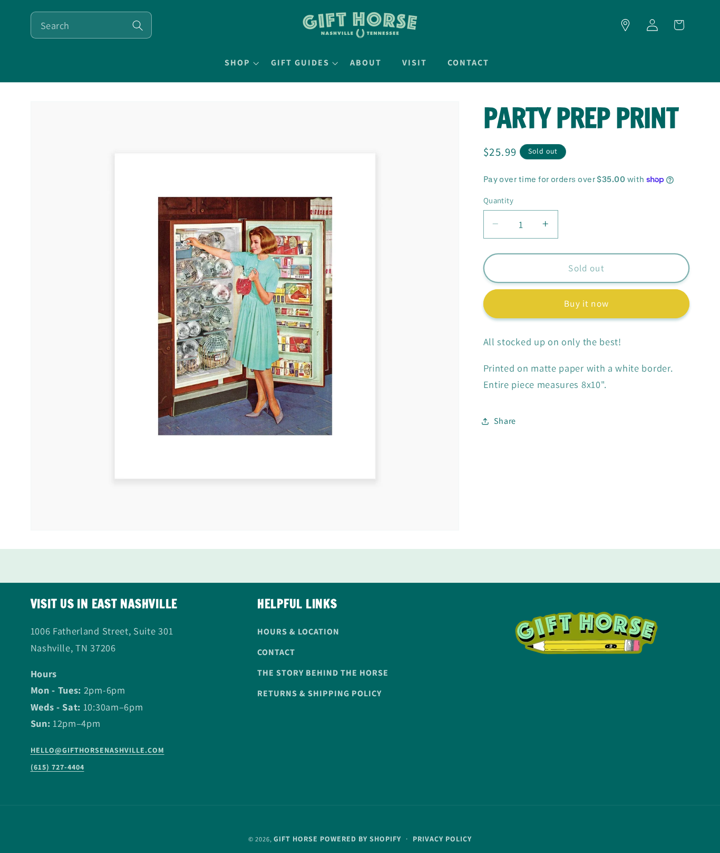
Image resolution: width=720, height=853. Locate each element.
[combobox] (91, 25)
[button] (240, 62)
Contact (276, 652)
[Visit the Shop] (625, 25)
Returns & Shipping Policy (319, 693)
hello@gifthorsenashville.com (97, 750)
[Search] (137, 25)
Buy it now (586, 303)
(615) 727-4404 (57, 767)
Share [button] (505, 420)
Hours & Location (298, 632)
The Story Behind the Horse (322, 673)
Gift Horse (296, 838)
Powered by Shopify (360, 838)
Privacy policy (442, 838)
